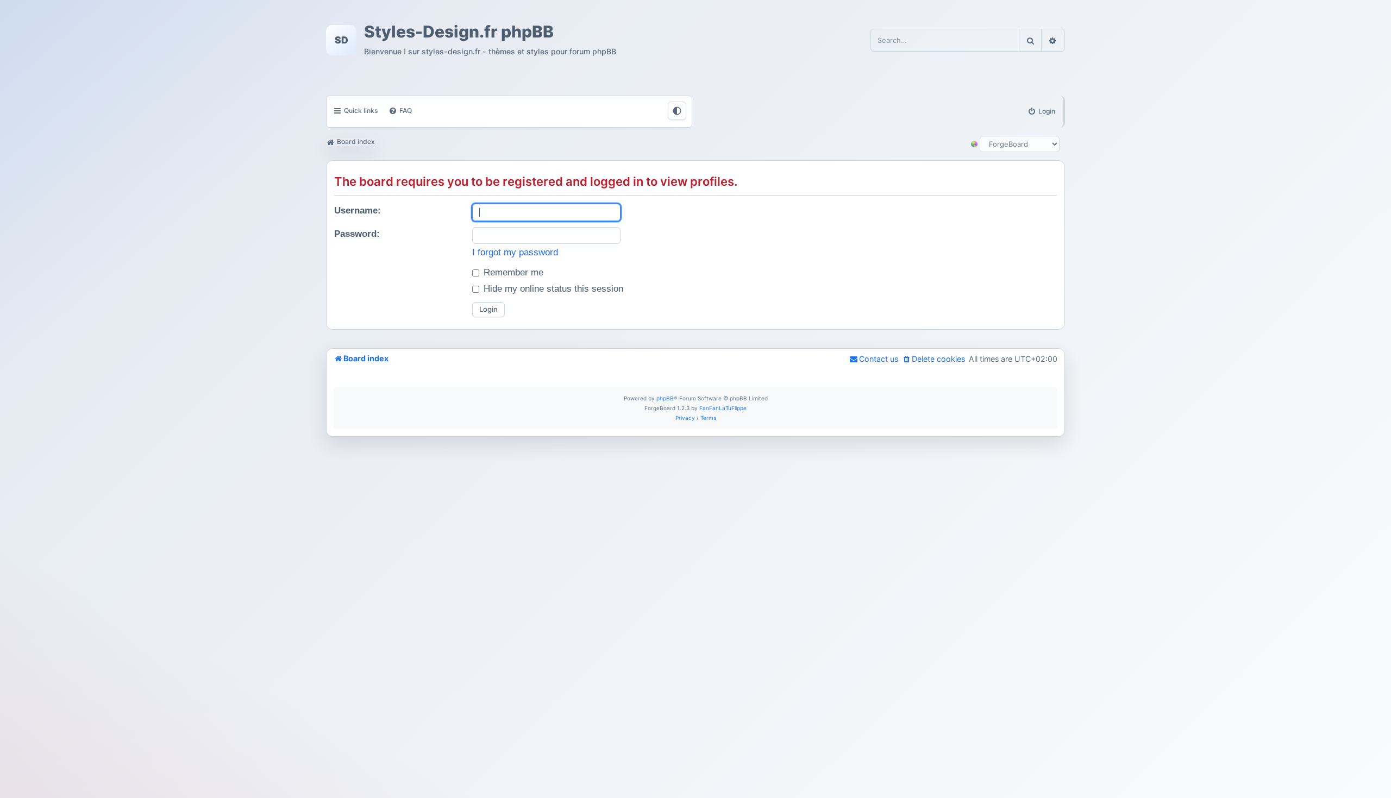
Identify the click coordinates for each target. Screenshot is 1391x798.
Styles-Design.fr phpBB (459, 32)
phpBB (665, 398)
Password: (357, 234)
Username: (357, 210)
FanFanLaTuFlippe (723, 408)
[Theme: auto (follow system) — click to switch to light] (677, 111)
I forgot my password (515, 252)
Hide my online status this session (552, 289)
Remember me (512, 272)
